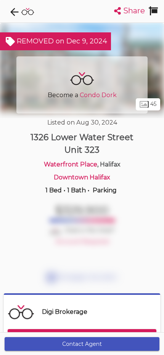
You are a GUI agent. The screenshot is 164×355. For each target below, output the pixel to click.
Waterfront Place (70, 164)
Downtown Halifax (82, 177)
